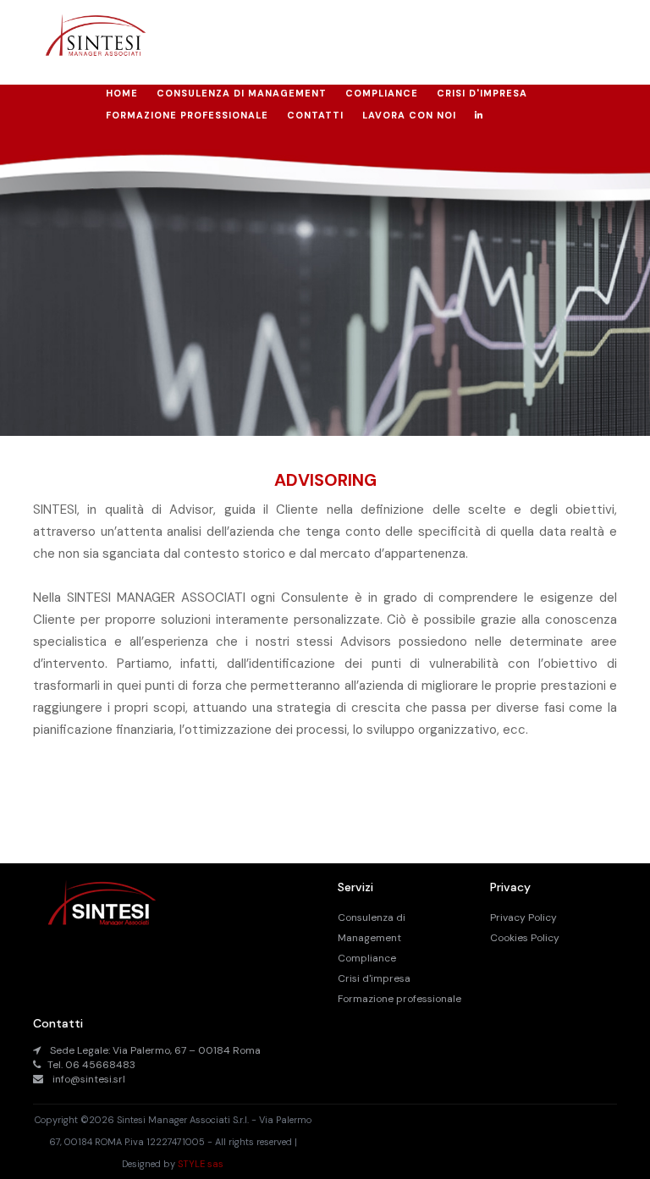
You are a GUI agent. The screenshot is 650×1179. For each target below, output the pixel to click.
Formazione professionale (399, 998)
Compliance (381, 93)
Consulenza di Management (242, 93)
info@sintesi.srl (88, 1079)
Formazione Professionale (187, 115)
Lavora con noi (409, 115)
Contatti (315, 115)
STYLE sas (200, 1164)
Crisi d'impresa (482, 93)
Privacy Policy (523, 917)
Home (122, 93)
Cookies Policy (524, 938)
